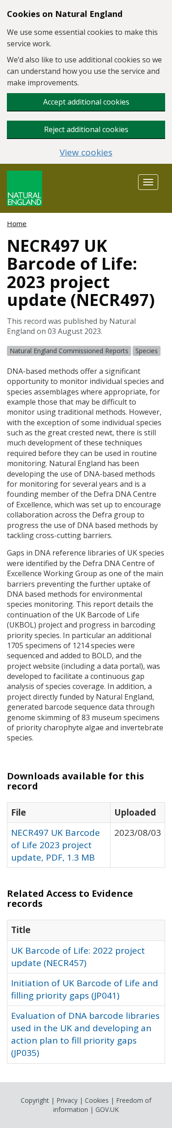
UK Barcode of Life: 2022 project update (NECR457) (78, 957)
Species (146, 350)
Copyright (35, 1100)
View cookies (86, 152)
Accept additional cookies (86, 102)
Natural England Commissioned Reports (69, 350)
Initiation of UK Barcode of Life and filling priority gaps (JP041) (84, 989)
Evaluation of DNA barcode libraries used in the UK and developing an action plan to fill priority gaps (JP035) (85, 1034)
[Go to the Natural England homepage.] (24, 187)
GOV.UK (107, 1109)
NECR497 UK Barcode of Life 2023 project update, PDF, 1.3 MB (55, 845)
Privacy (67, 1100)
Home (17, 223)
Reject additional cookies (86, 129)
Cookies (97, 1100)
